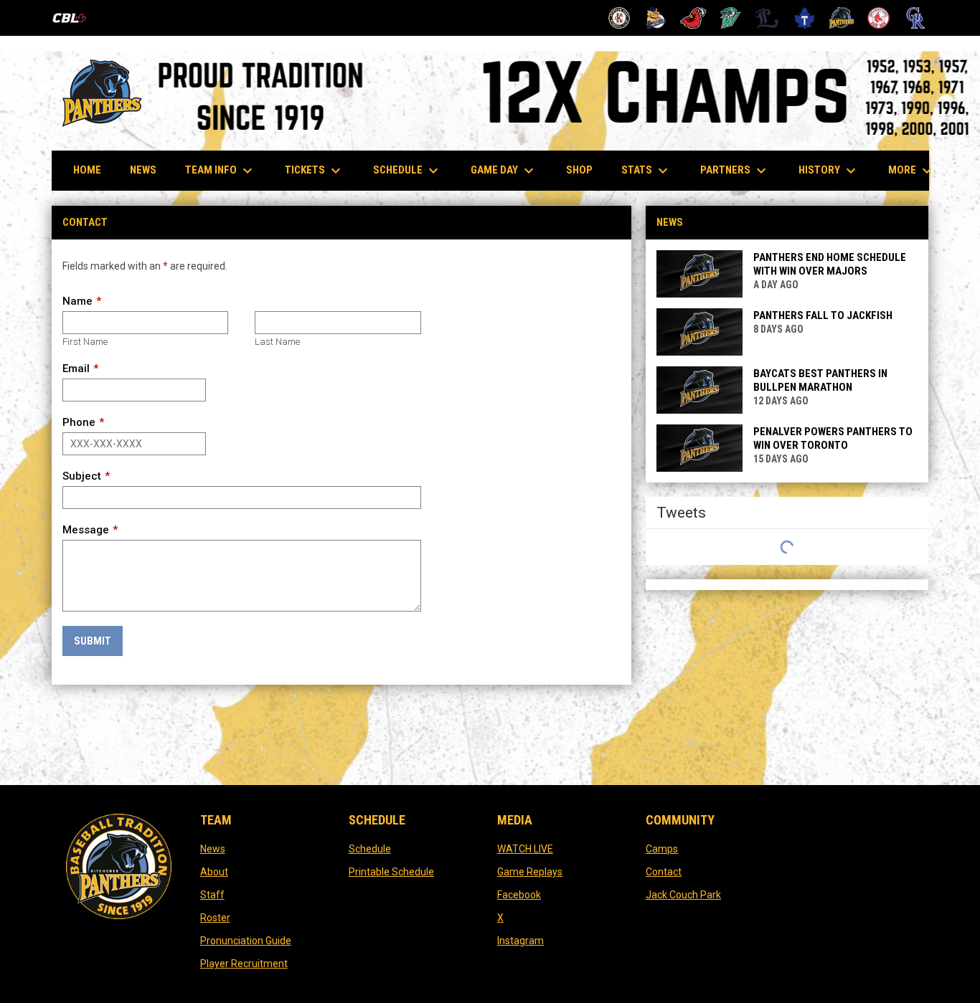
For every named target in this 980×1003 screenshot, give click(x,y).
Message (85, 529)
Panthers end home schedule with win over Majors (829, 264)
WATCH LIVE (525, 849)
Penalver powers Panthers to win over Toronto (833, 438)
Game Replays (529, 872)
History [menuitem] (828, 170)
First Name (85, 341)
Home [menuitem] (87, 169)
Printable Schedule (391, 872)
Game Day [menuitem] (504, 170)
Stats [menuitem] (646, 170)
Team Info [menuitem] (220, 170)
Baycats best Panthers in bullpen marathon (820, 380)
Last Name (277, 341)
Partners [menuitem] (735, 170)
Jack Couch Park (683, 894)
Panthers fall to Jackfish (822, 315)
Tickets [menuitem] (314, 170)
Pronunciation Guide (245, 940)
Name (77, 301)
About (214, 872)
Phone (78, 422)
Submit (92, 640)
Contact (664, 872)
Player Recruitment (244, 963)
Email (76, 368)
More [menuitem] (912, 170)
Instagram (520, 940)
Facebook (519, 894)
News (212, 849)
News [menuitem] (143, 169)
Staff (212, 894)
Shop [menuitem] (584, 169)
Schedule (370, 849)
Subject (81, 476)
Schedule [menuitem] (413, 170)
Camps (662, 849)
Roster (215, 917)
